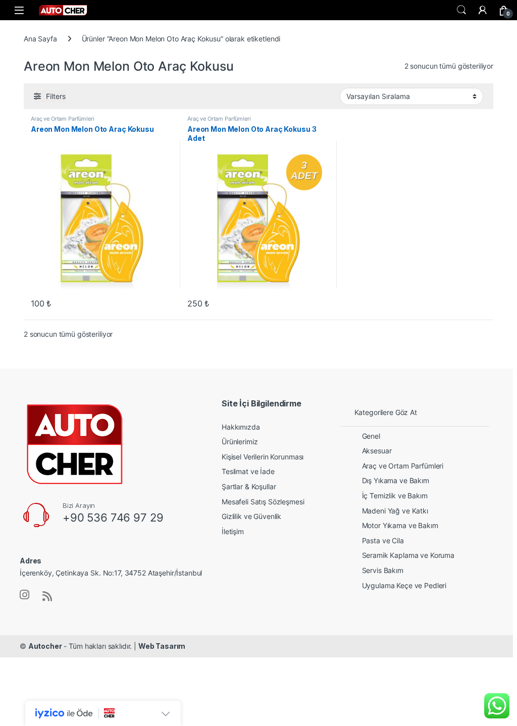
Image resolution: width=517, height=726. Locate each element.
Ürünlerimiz (239, 441)
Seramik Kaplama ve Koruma (408, 555)
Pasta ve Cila (383, 540)
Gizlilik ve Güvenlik (251, 516)
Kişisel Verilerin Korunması (262, 456)
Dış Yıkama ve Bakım (395, 480)
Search (461, 10)
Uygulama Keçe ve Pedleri (404, 585)
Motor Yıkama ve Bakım (400, 525)
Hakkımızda (241, 427)
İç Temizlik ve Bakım (395, 495)
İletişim (233, 531)
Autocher (45, 646)
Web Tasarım (161, 646)
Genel (371, 436)
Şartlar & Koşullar (249, 486)
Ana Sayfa (40, 38)
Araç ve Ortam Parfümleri (62, 118)
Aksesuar (377, 450)
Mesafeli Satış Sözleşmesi (263, 501)
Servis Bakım (382, 570)
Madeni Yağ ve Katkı (395, 510)
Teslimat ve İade (248, 471)
